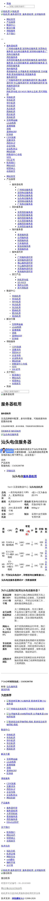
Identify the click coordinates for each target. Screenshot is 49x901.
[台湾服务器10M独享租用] (20, 714)
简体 (9, 3)
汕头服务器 (12, 686)
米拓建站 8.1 (18, 898)
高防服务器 (6, 431)
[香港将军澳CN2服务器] (19, 701)
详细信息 (11, 471)
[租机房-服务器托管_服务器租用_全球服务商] (10, 11)
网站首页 (11, 176)
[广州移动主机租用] (17, 709)
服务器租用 (16, 431)
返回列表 (5, 689)
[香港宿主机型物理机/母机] (20, 722)
